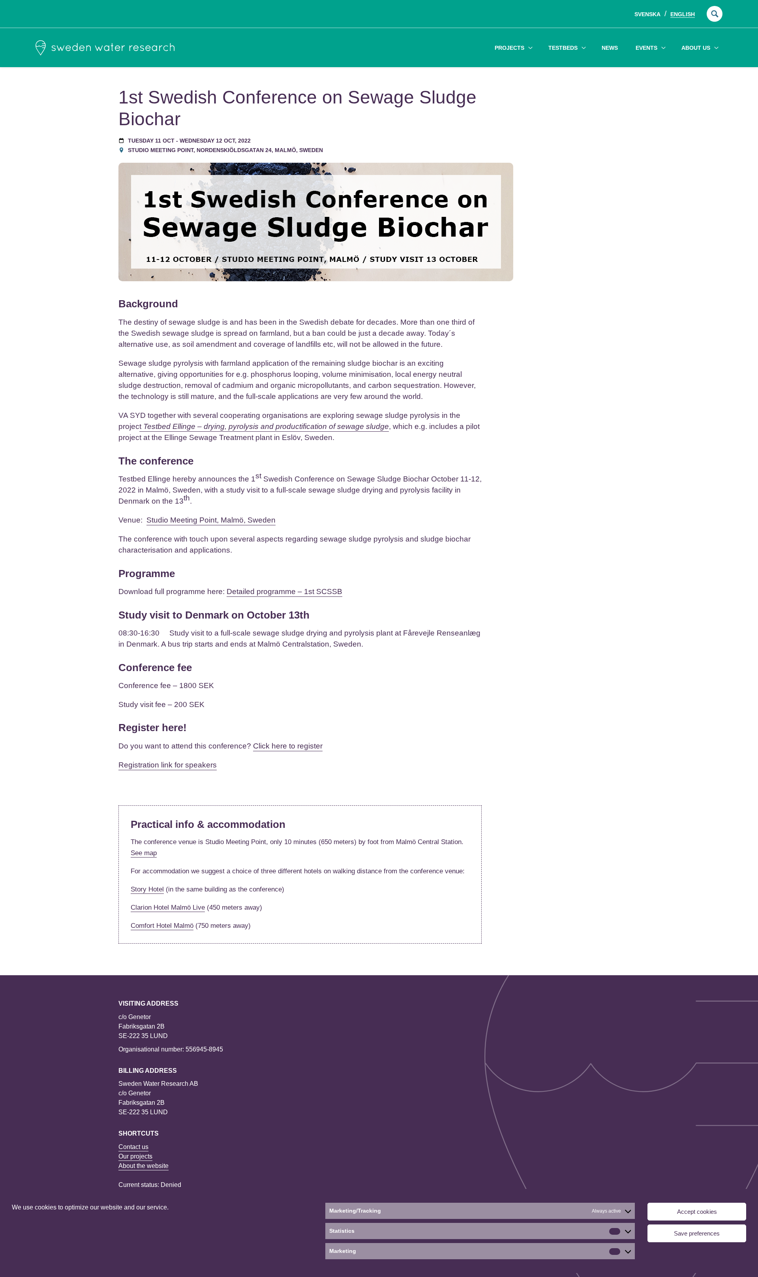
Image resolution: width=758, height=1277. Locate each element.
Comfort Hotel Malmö (162, 925)
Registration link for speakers (167, 765)
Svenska (647, 14)
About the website (143, 1165)
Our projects (135, 1156)
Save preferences (697, 1233)
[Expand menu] (530, 47)
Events (646, 48)
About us (695, 48)
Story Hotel (147, 889)
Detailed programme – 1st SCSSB (284, 591)
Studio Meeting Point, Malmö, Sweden (211, 520)
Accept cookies (697, 1211)
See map (144, 853)
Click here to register (288, 746)
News (610, 48)
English (682, 14)
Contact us (133, 1146)
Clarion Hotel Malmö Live (168, 907)
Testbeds (563, 48)
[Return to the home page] (105, 47)
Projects (509, 48)
